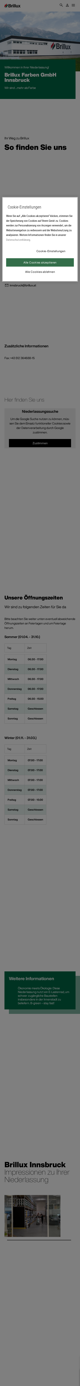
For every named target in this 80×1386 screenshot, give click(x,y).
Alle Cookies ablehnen (40, 272)
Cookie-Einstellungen (50, 251)
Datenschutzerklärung (18, 239)
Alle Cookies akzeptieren (40, 262)
